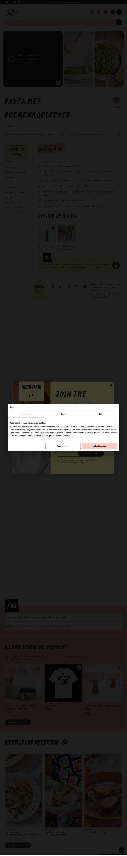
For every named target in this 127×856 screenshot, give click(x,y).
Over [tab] (101, 414)
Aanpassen (62, 446)
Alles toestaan (99, 446)
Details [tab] (63, 414)
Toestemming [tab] (26, 414)
